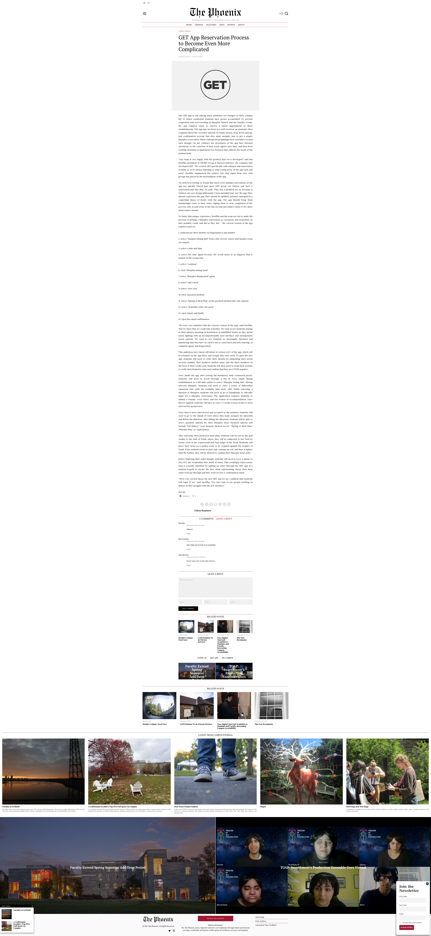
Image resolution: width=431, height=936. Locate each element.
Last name (403, 905)
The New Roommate (242, 639)
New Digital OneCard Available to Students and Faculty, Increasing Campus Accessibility (223, 645)
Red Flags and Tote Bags (357, 807)
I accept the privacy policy (412, 923)
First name (403, 896)
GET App (214, 658)
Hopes (263, 807)
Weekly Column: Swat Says (185, 639)
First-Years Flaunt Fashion (186, 807)
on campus (227, 658)
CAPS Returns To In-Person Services (205, 640)
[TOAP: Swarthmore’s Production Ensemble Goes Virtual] (234, 671)
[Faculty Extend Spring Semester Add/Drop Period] (196, 671)
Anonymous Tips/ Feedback (265, 925)
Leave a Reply (224, 518)
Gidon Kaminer (198, 57)
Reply (188, 534)
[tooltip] (144, 3)
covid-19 (201, 658)
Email (401, 914)
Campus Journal (184, 31)
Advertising (259, 917)
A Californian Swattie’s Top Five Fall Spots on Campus (112, 807)
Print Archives (260, 921)
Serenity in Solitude (11, 807)
